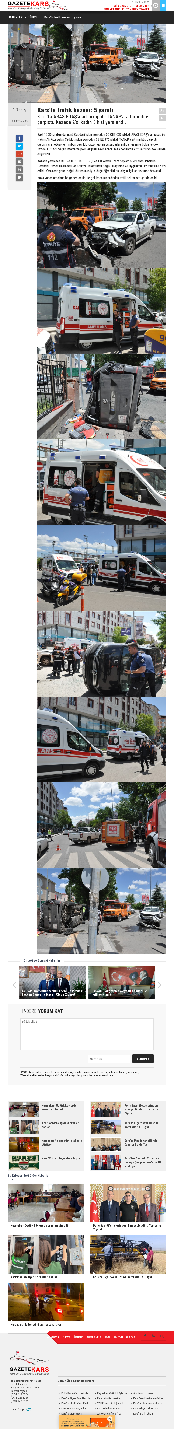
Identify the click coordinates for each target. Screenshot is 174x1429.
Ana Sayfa (53, 1336)
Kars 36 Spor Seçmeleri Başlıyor (72, 1409)
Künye (66, 1336)
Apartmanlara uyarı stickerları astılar (141, 1394)
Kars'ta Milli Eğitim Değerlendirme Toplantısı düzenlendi (142, 1414)
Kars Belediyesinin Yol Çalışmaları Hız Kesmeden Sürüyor (107, 1409)
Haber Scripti (18, 1409)
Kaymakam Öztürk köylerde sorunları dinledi (110, 1394)
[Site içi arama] (162, 1336)
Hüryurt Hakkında (124, 1336)
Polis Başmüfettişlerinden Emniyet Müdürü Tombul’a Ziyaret (73, 1394)
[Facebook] (19, 138)
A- (163, 118)
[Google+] (19, 154)
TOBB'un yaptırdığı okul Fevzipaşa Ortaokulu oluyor (108, 1404)
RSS (107, 1336)
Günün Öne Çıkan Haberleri (76, 1381)
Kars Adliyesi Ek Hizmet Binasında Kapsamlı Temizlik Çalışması (144, 1409)
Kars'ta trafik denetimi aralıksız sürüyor (107, 1399)
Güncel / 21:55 (127, 6)
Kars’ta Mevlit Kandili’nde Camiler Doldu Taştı (73, 1404)
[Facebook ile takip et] (145, 1336)
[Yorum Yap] (19, 177)
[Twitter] (19, 146)
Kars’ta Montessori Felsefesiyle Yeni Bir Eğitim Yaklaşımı (72, 1414)
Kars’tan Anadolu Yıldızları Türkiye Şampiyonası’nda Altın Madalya (145, 1404)
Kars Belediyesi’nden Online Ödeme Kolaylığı (146, 1399)
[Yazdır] (19, 169)
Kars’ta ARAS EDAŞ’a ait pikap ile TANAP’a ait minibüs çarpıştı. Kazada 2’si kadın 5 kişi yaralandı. (93, 119)
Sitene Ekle (94, 1336)
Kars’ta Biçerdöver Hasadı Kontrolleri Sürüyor (74, 1399)
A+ (162, 111)
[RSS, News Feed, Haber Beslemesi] (153, 1336)
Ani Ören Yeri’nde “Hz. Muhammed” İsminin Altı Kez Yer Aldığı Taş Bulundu (108, 1414)
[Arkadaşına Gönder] (19, 161)
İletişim (78, 1336)
